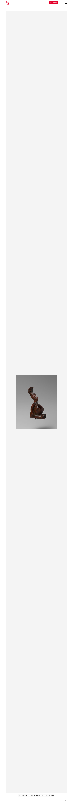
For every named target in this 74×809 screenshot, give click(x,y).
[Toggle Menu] (65, 2)
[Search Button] (60, 2)
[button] (65, 800)
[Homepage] (7, 3)
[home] (6, 8)
